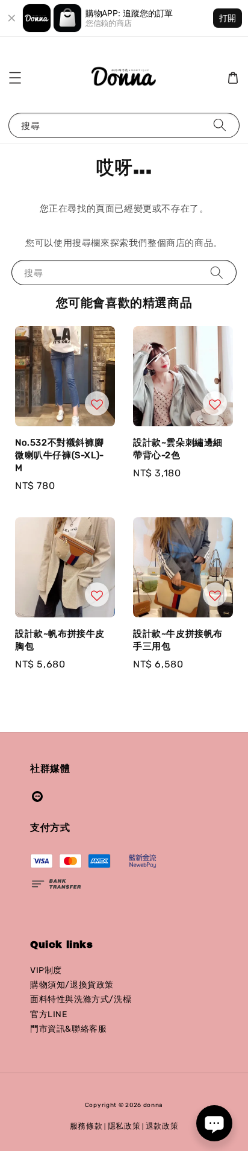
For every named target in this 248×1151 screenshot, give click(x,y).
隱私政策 (124, 1126)
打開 (227, 18)
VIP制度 (46, 970)
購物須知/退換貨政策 (72, 985)
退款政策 (162, 1126)
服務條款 (86, 1126)
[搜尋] (219, 125)
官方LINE (48, 1014)
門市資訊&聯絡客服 (68, 1029)
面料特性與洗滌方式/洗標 (80, 999)
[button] (15, 78)
